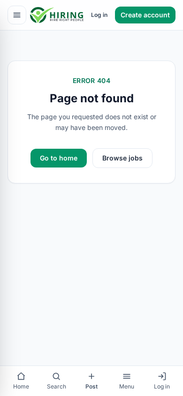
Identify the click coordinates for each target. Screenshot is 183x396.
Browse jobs (122, 158)
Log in (99, 14)
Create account (145, 15)
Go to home (58, 158)
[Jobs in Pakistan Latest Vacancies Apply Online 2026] (57, 15)
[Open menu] (17, 15)
